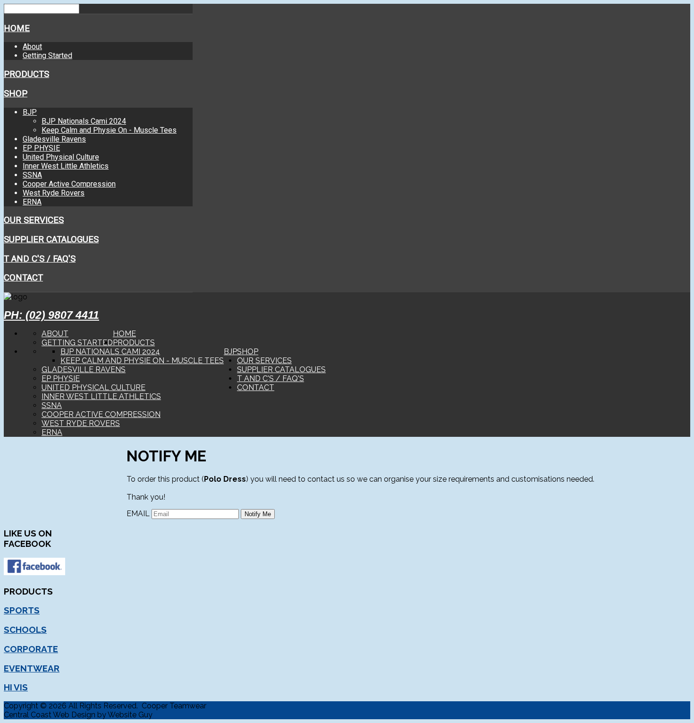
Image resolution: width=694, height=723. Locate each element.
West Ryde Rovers (54, 192)
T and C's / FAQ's (40, 259)
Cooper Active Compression (69, 183)
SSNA (32, 174)
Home (17, 28)
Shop (15, 93)
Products (26, 74)
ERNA (32, 201)
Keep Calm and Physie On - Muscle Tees (109, 130)
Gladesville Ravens (54, 139)
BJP (30, 112)
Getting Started (47, 55)
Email (138, 513)
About (32, 46)
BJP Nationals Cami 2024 (84, 121)
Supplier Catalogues (51, 239)
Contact (23, 277)
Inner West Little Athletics (66, 166)
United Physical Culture (61, 157)
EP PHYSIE (41, 148)
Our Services (34, 220)
